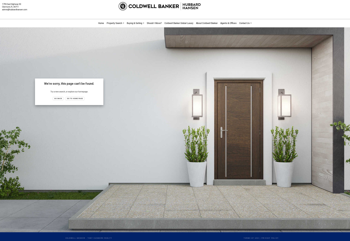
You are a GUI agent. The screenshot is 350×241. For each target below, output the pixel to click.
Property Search (116, 24)
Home (101, 23)
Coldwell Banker (75, 238)
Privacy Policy (270, 238)
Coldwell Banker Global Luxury (178, 23)
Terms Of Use (251, 238)
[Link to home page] (175, 6)
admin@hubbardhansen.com (14, 9)
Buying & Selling (136, 24)
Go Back (58, 98)
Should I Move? (154, 23)
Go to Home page (75, 98)
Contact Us (245, 24)
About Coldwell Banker (207, 23)
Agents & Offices (228, 23)
